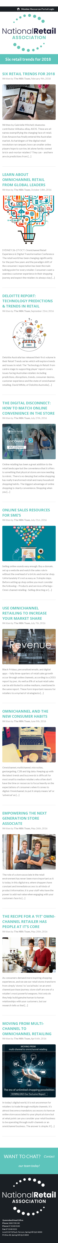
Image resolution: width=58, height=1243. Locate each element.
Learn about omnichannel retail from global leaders (23, 179)
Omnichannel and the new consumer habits (25, 714)
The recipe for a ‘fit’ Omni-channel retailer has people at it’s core (28, 921)
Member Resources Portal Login (37, 9)
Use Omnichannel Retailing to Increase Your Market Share (24, 613)
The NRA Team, (22, 78)
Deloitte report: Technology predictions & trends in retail (27, 301)
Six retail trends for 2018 (28, 73)
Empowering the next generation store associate (24, 818)
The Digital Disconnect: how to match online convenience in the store (28, 408)
